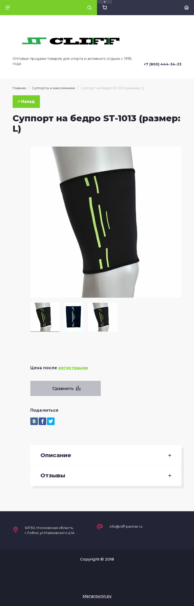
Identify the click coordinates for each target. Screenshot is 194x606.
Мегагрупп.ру (97, 596)
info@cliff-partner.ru (126, 526)
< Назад (26, 101)
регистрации (73, 367)
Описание (55, 455)
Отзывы (52, 475)
